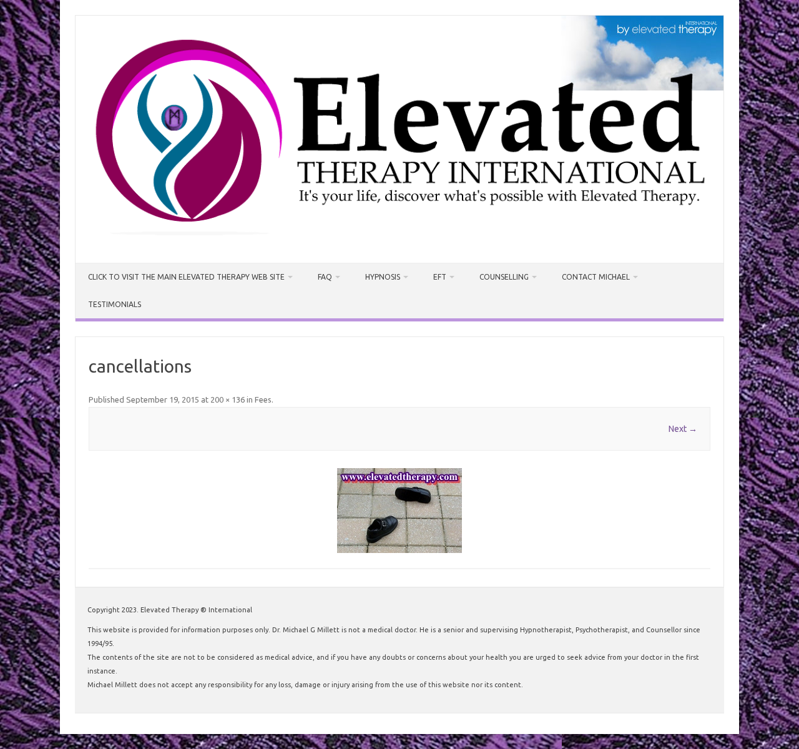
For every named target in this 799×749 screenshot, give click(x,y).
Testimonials (114, 304)
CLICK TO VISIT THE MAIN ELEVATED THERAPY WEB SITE (186, 277)
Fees (263, 399)
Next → (683, 429)
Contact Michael (596, 277)
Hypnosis (382, 277)
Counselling (504, 277)
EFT (439, 277)
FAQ (325, 277)
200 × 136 (227, 399)
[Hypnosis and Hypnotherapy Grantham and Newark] (399, 242)
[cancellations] (399, 510)
